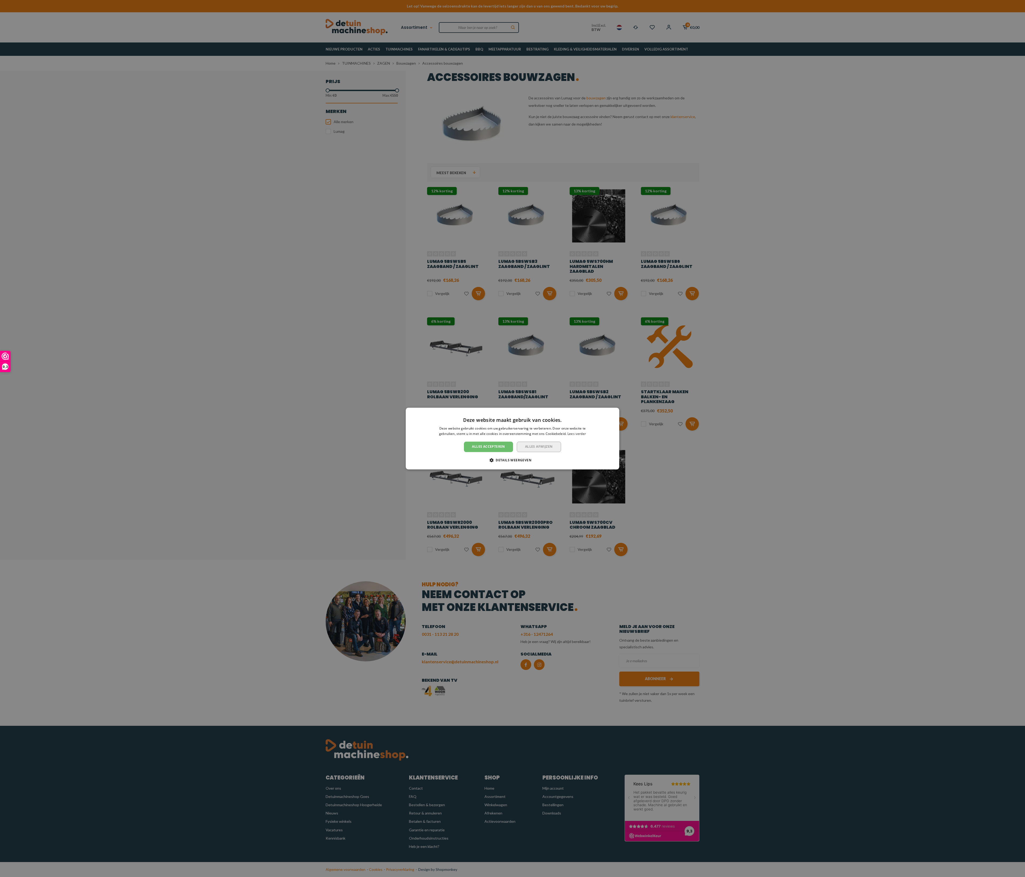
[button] (512, 460)
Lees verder (576, 433)
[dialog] (512, 438)
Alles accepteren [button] (488, 447)
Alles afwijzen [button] (539, 447)
